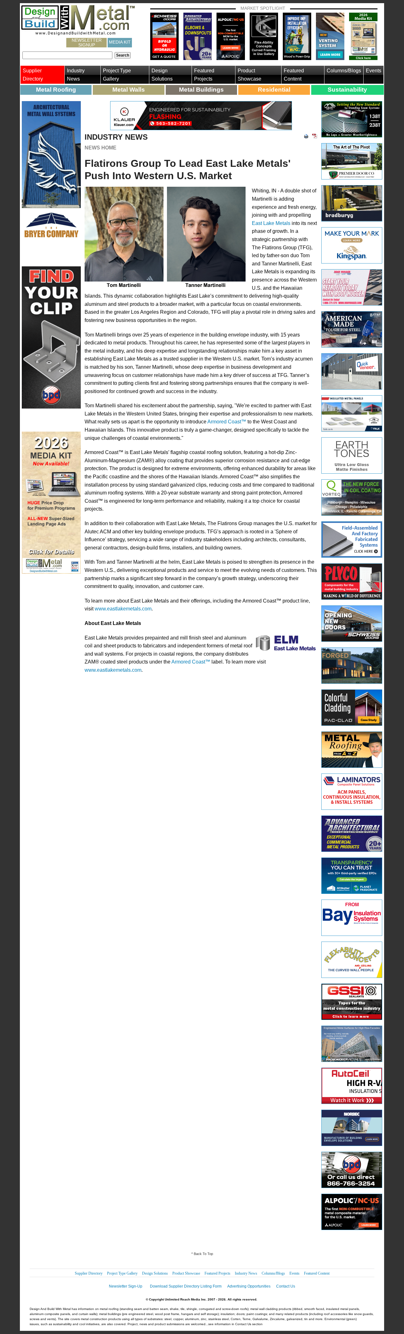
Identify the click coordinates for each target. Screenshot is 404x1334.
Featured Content (294, 75)
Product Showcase (249, 75)
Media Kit (120, 42)
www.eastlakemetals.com (123, 608)
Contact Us (285, 1286)
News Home (100, 147)
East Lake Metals (271, 223)
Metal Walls (128, 89)
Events (373, 70)
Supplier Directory (33, 75)
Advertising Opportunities (248, 1286)
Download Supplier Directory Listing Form (186, 1286)
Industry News (76, 75)
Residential (274, 89)
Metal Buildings (201, 89)
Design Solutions (162, 75)
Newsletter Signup (87, 42)
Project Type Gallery (117, 75)
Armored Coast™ (226, 421)
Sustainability (347, 89)
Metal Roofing (56, 89)
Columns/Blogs (344, 70)
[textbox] (67, 55)
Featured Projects (204, 75)
